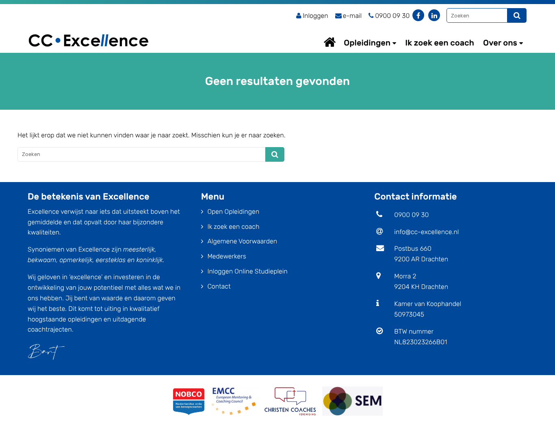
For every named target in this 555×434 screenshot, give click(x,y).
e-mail (352, 16)
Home (337, 42)
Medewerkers (226, 256)
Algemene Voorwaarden (242, 241)
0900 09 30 (411, 215)
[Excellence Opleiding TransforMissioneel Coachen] (89, 30)
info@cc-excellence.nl (426, 232)
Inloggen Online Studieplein (247, 271)
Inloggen (315, 16)
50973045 (409, 314)
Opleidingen (367, 43)
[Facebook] (418, 15)
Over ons (500, 43)
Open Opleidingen (233, 211)
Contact (218, 286)
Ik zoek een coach (439, 43)
